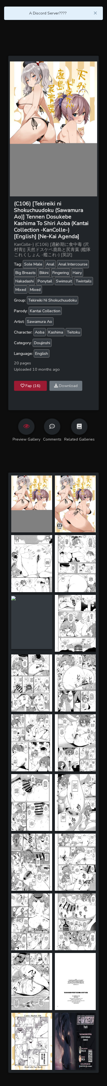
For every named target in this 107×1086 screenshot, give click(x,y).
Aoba (39, 332)
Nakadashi (24, 281)
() (33, 385)
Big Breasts (25, 272)
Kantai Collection (45, 311)
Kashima (55, 332)
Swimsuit (64, 281)
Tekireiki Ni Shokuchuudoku (52, 300)
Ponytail (45, 281)
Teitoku (73, 332)
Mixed (20, 289)
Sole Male (33, 264)
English (41, 353)
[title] (31, 503)
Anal (50, 264)
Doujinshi (42, 343)
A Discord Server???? (48, 13)
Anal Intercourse (73, 264)
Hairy (77, 272)
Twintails (84, 281)
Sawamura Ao (39, 321)
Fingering (60, 272)
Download (68, 385)
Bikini (44, 272)
